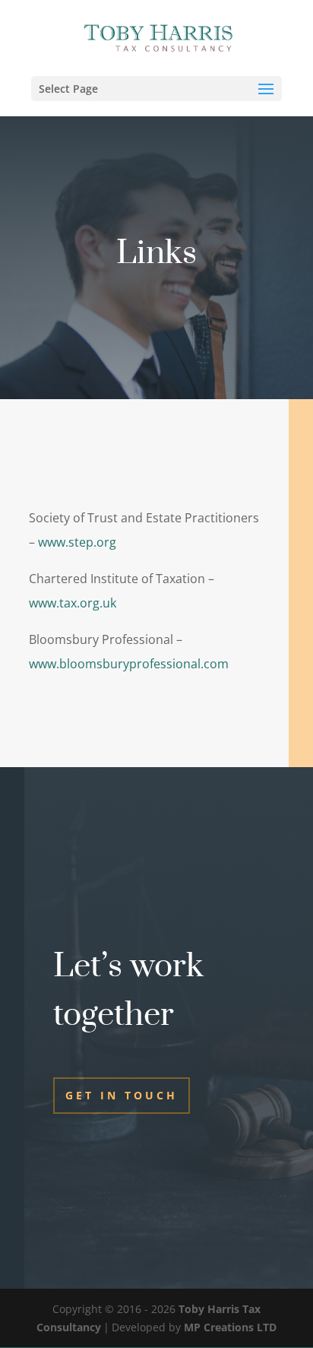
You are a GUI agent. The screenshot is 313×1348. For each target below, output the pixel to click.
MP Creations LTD (230, 1327)
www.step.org (77, 542)
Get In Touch (121, 1095)
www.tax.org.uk (72, 603)
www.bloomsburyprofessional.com (129, 663)
